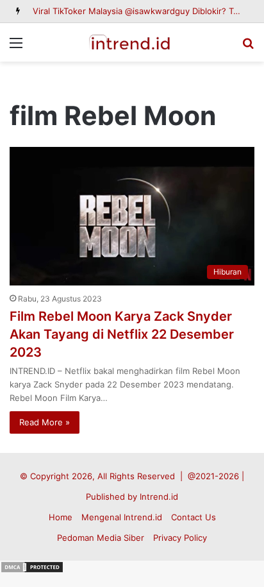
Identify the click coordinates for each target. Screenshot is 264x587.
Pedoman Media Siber (100, 537)
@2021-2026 (213, 476)
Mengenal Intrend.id (121, 517)
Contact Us (193, 517)
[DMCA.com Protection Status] (32, 570)
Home (60, 517)
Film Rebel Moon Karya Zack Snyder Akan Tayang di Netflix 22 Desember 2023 (122, 334)
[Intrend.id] (132, 42)
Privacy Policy (180, 537)
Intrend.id (159, 496)
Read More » (44, 422)
